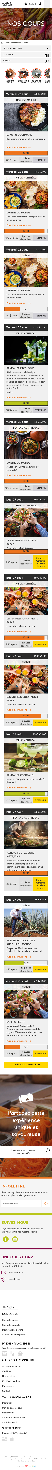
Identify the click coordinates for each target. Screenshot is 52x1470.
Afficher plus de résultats (26, 1064)
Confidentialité (9, 1422)
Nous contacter (16, 1272)
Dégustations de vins (12, 1329)
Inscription (7, 1403)
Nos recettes (8, 1376)
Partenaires (8, 1386)
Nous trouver (14, 1279)
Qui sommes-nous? (11, 1366)
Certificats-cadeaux (12, 1381)
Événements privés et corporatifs (23, 1152)
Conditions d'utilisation (13, 1417)
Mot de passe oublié (12, 1407)
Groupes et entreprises (13, 1334)
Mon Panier (8, 1412)
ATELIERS (7, 4)
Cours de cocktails (11, 1325)
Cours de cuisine (10, 1320)
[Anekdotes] (34, 1466)
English (10, 1307)
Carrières (6, 1371)
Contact (6, 1391)
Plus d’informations (16, 147)
